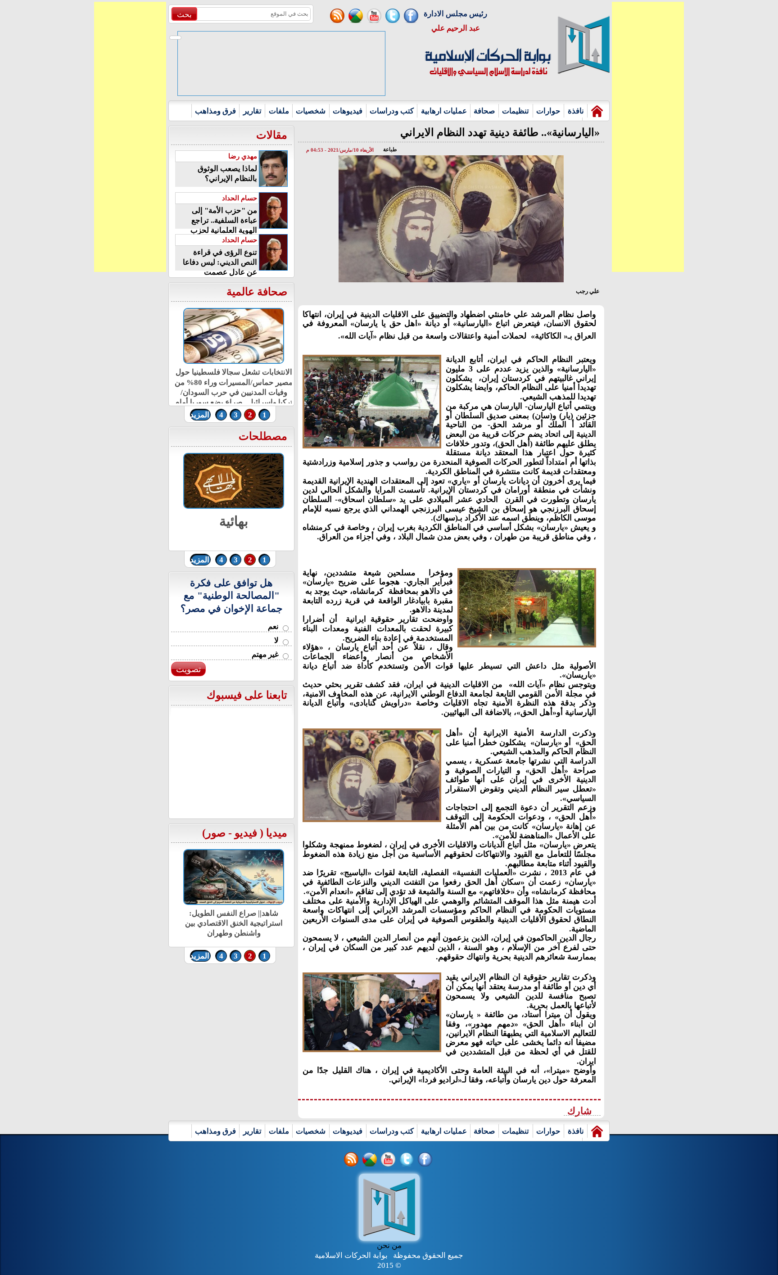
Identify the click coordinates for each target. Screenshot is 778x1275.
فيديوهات (347, 111)
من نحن (389, 1245)
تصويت (188, 669)
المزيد (199, 415)
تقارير (252, 111)
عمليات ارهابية (444, 111)
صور (216, 833)
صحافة (484, 111)
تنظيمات (515, 111)
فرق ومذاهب (215, 111)
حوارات (548, 111)
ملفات (279, 111)
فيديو (246, 833)
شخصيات (311, 111)
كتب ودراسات (392, 111)
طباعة (390, 149)
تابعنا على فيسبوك (247, 695)
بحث (184, 14)
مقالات (271, 135)
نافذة (576, 111)
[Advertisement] (130, 137)
